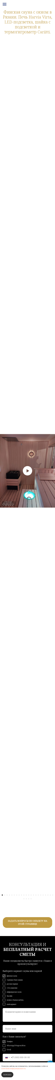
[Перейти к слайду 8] (19, 895)
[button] (27, 922)
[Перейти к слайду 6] (14, 895)
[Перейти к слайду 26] (31, 898)
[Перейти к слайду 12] (28, 895)
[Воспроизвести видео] (27, 470)
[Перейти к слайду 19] (45, 895)
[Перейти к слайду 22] (52, 895)
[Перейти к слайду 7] (16, 895)
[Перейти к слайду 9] (21, 895)
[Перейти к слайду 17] (40, 895)
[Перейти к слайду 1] (2, 895)
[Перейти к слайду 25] (28, 898)
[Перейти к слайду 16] (38, 895)
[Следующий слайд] (53, 470)
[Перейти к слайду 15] (35, 895)
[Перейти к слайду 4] (9, 895)
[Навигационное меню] (4, 4)
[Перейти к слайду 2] (4, 895)
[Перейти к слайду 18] (43, 895)
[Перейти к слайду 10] (23, 895)
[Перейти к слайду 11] (26, 895)
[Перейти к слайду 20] (47, 895)
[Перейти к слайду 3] (7, 895)
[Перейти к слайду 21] (50, 895)
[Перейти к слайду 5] (11, 895)
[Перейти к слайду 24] (26, 898)
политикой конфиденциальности (13, 1068)
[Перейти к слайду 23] (23, 898)
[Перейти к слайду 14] (33, 895)
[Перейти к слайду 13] (31, 895)
